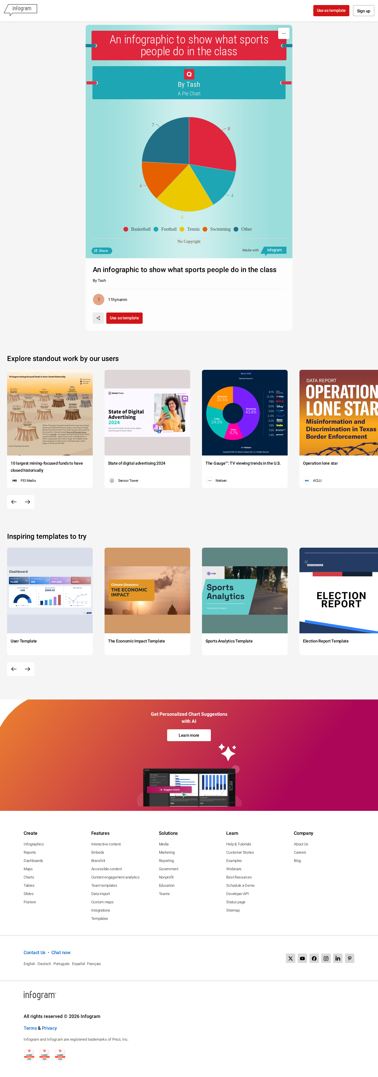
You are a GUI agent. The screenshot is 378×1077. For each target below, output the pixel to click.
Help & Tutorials (238, 844)
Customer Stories (240, 852)
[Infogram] (20, 10)
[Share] (98, 318)
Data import (100, 893)
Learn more (189, 735)
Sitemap (232, 910)
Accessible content (106, 869)
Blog (297, 860)
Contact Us (34, 952)
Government (168, 869)
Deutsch (44, 964)
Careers (300, 852)
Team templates (104, 885)
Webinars (234, 869)
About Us (301, 844)
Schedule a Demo (240, 885)
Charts (29, 877)
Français (94, 964)
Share (103, 251)
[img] (212, 144)
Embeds (97, 852)
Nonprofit (166, 877)
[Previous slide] (13, 501)
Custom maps (102, 902)
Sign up (363, 11)
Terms (30, 1028)
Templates (99, 918)
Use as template (331, 10)
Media (164, 844)
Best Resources (239, 877)
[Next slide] (27, 501)
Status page (235, 902)
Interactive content (106, 844)
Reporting (166, 860)
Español (78, 964)
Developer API (237, 893)
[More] (283, 33)
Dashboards (33, 860)
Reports (30, 852)
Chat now (61, 952)
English (29, 964)
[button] (138, 229)
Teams (164, 893)
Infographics (34, 844)
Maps (28, 869)
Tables (29, 885)
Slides (28, 893)
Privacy (49, 1028)
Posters (30, 902)
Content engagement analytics (115, 877)
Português (61, 964)
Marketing (167, 852)
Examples (234, 860)
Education (167, 885)
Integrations (100, 910)
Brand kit (98, 860)
